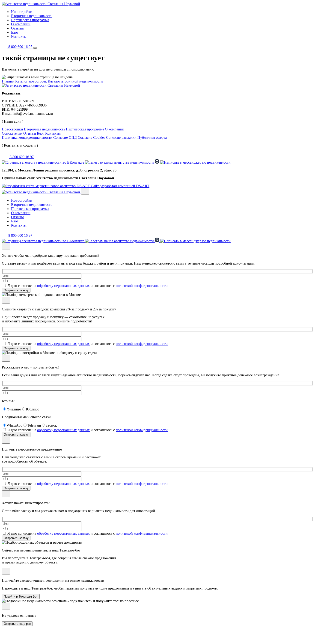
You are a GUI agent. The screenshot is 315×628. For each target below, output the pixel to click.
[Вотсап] (195, 162)
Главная (8, 81)
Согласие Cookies (91, 137)
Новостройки (21, 12)
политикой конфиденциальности (142, 286)
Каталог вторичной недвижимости (75, 81)
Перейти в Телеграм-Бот (21, 596)
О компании (20, 24)
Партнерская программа (30, 20)
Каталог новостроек (31, 81)
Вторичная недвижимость (31, 16)
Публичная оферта (152, 137)
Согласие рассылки (121, 137)
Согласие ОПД (65, 137)
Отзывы (17, 28)
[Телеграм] (120, 162)
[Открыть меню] (35, 48)
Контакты (19, 36)
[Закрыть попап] (85, 191)
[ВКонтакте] (43, 162)
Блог (14, 32)
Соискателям (12, 133)
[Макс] (157, 162)
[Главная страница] (41, 85)
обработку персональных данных (63, 286)
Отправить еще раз (17, 623)
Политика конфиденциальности (27, 137)
